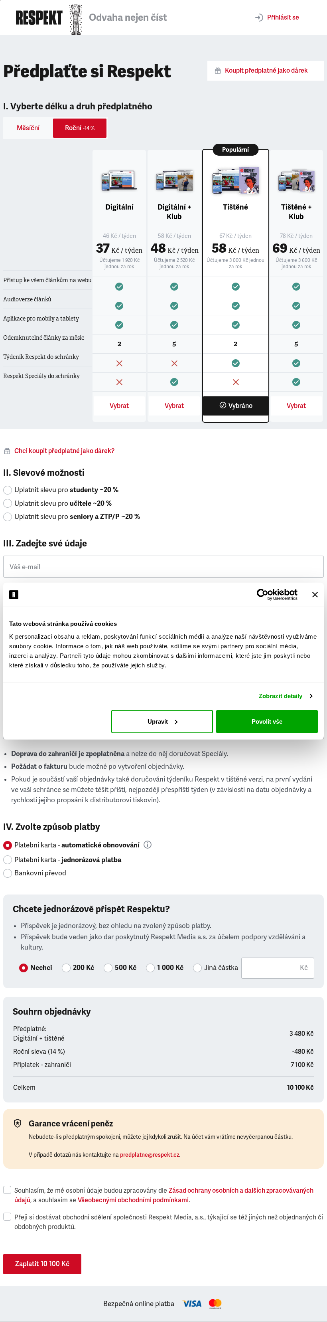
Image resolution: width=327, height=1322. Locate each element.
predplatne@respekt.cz (149, 1155)
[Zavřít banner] (315, 595)
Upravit (158, 721)
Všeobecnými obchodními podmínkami (133, 1200)
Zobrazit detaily (281, 696)
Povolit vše (267, 721)
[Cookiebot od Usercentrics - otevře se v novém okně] (262, 595)
